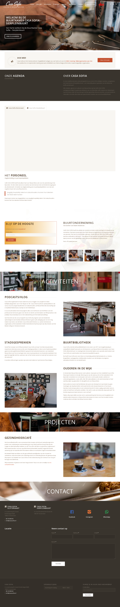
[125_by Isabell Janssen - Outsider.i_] (92, 255)
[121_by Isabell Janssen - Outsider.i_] (60, 255)
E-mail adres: (9, 232)
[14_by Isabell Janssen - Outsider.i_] (44, 255)
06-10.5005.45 (9, 519)
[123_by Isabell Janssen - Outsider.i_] (107, 255)
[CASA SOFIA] (13, 4)
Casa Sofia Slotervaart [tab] (16, 108)
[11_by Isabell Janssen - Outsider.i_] (76, 255)
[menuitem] (32, 4)
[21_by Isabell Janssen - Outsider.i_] (28, 255)
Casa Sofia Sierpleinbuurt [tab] (37, 108)
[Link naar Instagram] (113, 4)
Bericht (54, 542)
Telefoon (76, 533)
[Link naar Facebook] (110, 4)
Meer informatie (11, 39)
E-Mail (96, 533)
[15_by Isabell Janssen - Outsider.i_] (13, 255)
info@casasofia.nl (11, 520)
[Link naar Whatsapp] (116, 4)
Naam (54, 533)
